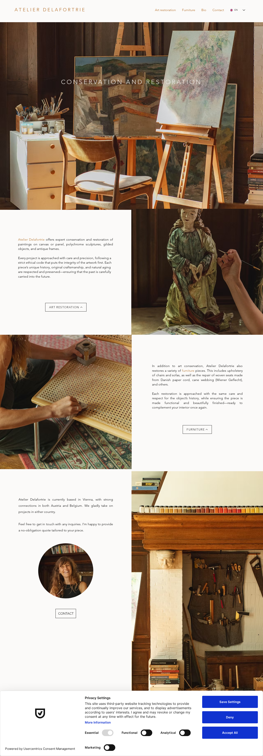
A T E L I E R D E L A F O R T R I (48, 10)
